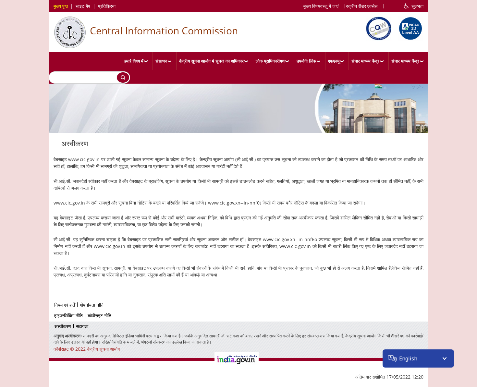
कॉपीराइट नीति (99, 315)
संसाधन (161, 61)
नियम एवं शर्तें (64, 305)
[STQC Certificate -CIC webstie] (377, 27)
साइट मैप (83, 6)
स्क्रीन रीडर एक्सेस (361, 6)
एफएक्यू (333, 61)
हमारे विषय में (133, 61)
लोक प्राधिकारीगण (270, 61)
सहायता (82, 326)
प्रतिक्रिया (107, 6)
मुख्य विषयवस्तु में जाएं (320, 6)
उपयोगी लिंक (306, 61)
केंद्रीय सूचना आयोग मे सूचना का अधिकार (211, 61)
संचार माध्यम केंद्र (365, 61)
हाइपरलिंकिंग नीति (68, 315)
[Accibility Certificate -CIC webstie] (408, 27)
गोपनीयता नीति (92, 305)
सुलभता (416, 6)
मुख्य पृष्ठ (61, 6)
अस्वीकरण (62, 326)
